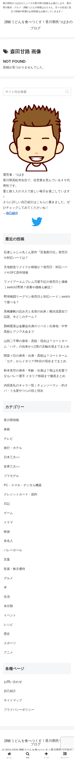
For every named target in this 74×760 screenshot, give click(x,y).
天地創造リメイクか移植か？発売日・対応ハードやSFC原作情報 (36, 269)
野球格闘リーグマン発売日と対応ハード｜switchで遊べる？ (37, 299)
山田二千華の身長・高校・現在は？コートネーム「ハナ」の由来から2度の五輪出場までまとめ (36, 343)
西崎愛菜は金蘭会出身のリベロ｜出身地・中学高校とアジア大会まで (36, 328)
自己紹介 (12, 213)
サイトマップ (13, 700)
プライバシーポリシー (19, 709)
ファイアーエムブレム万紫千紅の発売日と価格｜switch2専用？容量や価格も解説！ (36, 284)
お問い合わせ (13, 681)
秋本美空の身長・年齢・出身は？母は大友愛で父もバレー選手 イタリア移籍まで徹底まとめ (36, 373)
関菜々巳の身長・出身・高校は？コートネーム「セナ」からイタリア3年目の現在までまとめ (36, 358)
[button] (67, 92)
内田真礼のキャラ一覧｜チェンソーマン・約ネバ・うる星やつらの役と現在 (36, 388)
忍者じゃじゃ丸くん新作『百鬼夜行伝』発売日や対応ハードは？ (36, 255)
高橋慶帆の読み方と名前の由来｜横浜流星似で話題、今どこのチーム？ (36, 314)
